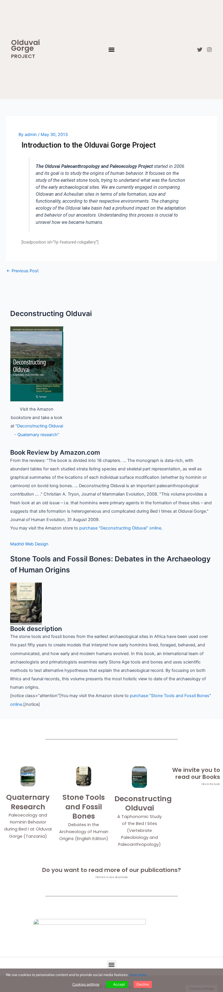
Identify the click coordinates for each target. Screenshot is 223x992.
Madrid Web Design (29, 544)
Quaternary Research (28, 802)
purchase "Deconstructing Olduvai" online (120, 528)
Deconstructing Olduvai (143, 803)
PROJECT (23, 56)
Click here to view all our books (111, 877)
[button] (111, 50)
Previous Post (22, 271)
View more (137, 975)
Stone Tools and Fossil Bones (83, 806)
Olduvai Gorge (25, 45)
